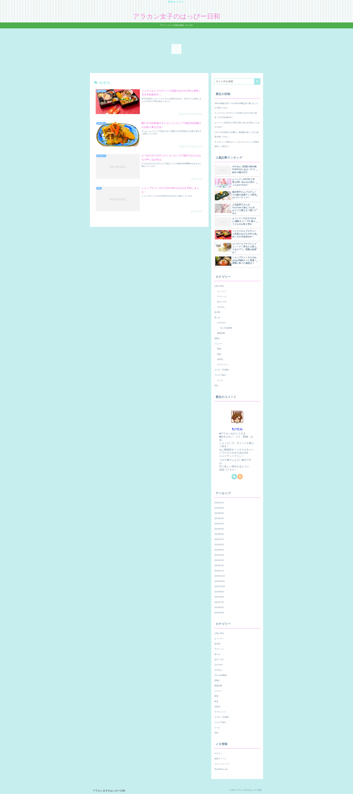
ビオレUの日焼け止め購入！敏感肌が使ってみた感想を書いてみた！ (236, 134)
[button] (257, 81)
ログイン (218, 753)
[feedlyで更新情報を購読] (234, 476)
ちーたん (237, 428)
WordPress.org (221, 769)
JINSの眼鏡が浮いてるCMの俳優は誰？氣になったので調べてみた (236, 105)
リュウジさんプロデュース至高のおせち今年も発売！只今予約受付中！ (235, 115)
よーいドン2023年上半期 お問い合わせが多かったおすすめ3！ (237, 124)
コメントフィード (222, 764)
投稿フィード (220, 759)
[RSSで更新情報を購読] (240, 476)
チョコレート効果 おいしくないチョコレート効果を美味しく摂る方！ (236, 144)
